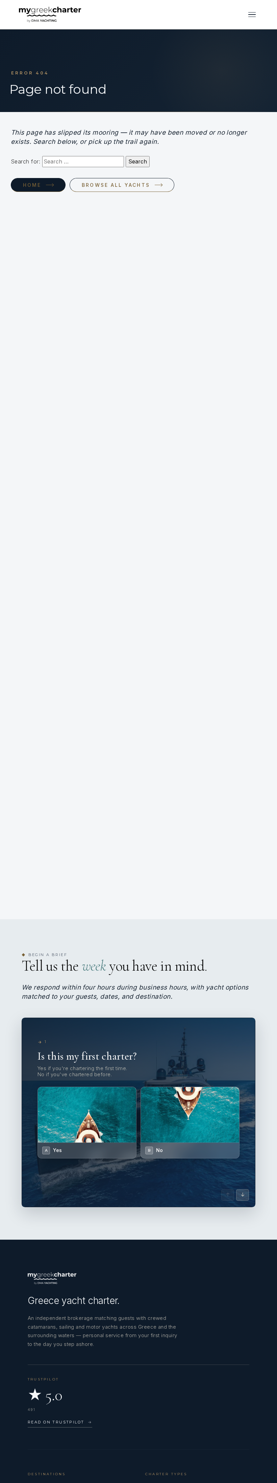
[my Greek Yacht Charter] (50, 14)
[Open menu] (252, 14)
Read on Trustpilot (60, 1422)
